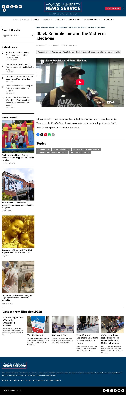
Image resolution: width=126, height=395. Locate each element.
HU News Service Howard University (52, 153)
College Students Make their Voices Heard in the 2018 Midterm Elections (110, 339)
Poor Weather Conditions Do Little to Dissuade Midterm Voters (87, 339)
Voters (87, 153)
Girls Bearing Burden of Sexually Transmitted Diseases (12, 321)
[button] (32, 35)
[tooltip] (3, 6)
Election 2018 (42, 27)
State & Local (94, 27)
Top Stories (75, 153)
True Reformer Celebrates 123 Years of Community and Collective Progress (20, 67)
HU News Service (92, 149)
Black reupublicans (62, 149)
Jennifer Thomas (45, 45)
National (63, 27)
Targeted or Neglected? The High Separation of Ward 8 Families (17, 251)
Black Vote (77, 149)
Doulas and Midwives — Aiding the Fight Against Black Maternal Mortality (19, 88)
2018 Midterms (44, 149)
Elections (53, 27)
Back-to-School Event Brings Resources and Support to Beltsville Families (17, 55)
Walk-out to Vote (60, 335)
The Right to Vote (35, 335)
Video (103, 27)
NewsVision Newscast (77, 27)
